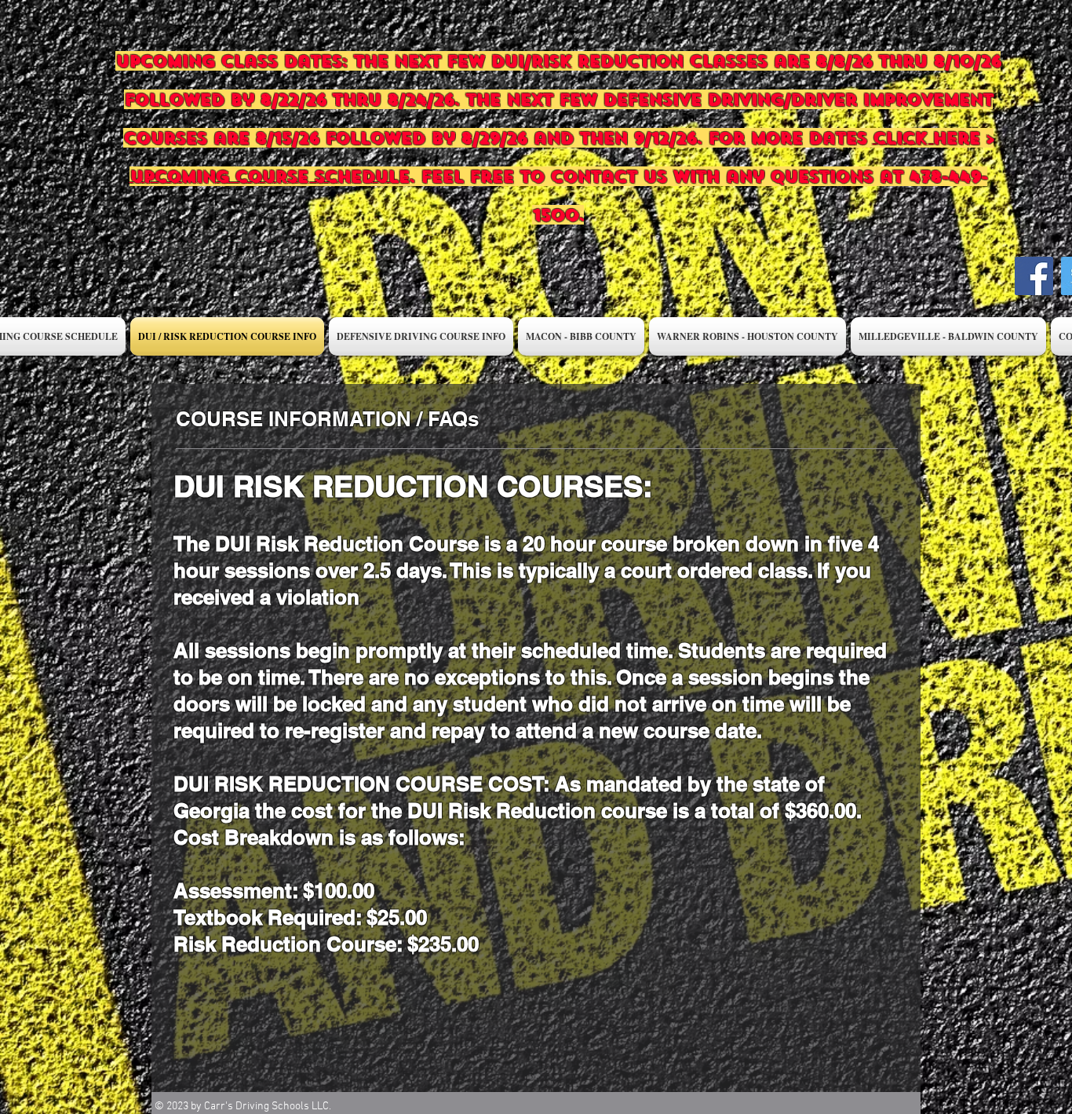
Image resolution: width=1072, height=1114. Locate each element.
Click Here (926, 138)
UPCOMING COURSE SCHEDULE (269, 176)
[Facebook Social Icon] (1034, 276)
